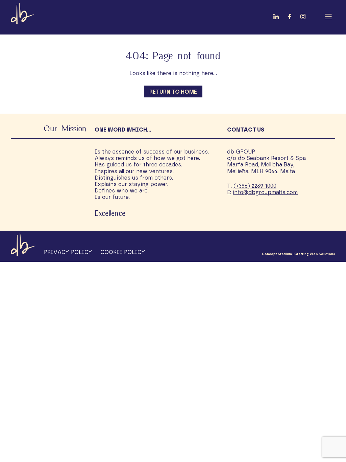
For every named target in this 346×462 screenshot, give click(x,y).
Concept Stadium (277, 254)
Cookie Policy (122, 252)
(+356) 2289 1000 (254, 186)
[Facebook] (289, 18)
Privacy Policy (68, 252)
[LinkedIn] (276, 18)
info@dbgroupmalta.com (265, 192)
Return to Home (173, 92)
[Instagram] (303, 18)
